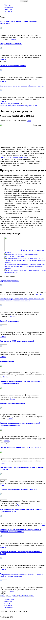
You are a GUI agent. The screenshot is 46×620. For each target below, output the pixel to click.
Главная (7, 5)
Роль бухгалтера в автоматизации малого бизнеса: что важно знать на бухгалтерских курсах (22, 300)
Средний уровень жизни (9, 321)
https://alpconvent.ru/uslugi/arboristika (13, 157)
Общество (8, 9)
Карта (6, 13)
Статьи (7, 603)
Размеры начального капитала (12, 403)
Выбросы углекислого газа (11, 44)
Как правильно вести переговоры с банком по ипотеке (22, 86)
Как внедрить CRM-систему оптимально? (17, 341)
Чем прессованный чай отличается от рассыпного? (20, 447)
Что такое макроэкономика (10, 103)
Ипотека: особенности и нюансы (13, 66)
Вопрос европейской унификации (21, 255)
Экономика (8, 7)
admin (29, 121)
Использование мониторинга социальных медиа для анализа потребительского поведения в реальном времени (24, 266)
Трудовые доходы (7, 361)
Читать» (13, 39)
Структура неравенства (9, 281)
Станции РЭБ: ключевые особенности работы (18, 489)
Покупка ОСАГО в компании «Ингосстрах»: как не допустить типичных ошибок (20, 531)
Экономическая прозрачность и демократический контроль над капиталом (20, 424)
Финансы (8, 11)
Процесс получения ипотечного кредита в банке (19, 106)
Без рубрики (9, 599)
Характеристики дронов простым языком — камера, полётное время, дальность (21, 575)
